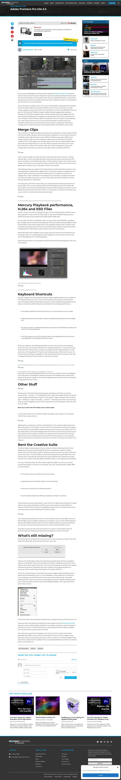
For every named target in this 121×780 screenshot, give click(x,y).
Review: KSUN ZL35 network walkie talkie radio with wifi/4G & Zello (98, 48)
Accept (100, 775)
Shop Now (38, 34)
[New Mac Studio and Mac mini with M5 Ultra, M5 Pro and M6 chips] (86, 93)
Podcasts (82, 3)
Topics (37, 759)
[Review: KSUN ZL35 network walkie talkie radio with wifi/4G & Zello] (86, 46)
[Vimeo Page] (111, 742)
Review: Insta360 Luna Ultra (98, 40)
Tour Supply (65, 759)
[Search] (118, 3)
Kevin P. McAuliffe (47, 719)
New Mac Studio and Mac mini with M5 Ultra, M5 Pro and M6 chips (99, 95)
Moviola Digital (66, 764)
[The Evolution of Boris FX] (48, 705)
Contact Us (38, 766)
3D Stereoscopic (23, 648)
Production (59, 3)
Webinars (38, 764)
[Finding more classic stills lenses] (86, 54)
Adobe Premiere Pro (61, 93)
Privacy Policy (57, 776)
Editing (33, 648)
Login (75, 659)
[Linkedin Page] (108, 742)
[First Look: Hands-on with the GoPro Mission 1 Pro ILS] (86, 86)
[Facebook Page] (97, 742)
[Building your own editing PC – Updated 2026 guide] (73, 705)
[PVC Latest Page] (107, 61)
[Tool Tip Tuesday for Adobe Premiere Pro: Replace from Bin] (99, 705)
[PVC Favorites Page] (107, 22)
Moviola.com (65, 761)
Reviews (89, 3)
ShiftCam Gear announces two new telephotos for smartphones (99, 80)
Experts (96, 3)
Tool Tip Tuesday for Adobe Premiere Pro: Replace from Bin (97, 719)
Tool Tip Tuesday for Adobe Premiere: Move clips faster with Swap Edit (20, 719)
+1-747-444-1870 (15, 754)
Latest (46, 3)
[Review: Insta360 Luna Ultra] (86, 39)
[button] (118, 767)
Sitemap (75, 776)
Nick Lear (70, 721)
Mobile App (38, 756)
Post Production (71, 3)
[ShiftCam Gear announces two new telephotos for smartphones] (86, 78)
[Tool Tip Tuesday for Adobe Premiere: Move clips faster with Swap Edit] (22, 705)
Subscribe (112, 3)
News (52, 3)
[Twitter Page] (101, 742)
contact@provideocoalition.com (20, 757)
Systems (40, 648)
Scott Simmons (28, 49)
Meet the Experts (40, 761)
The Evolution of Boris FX (45, 717)
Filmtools (64, 754)
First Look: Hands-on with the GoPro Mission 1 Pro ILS (98, 87)
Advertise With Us (40, 754)
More (103, 3)
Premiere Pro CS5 (69, 623)
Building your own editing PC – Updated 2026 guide (73, 718)
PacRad (64, 756)
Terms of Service (48, 776)
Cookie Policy (67, 776)
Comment (73, 49)
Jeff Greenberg (20, 721)
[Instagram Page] (104, 742)
